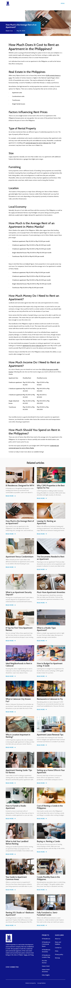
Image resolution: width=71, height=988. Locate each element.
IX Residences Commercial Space (46, 944)
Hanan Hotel (46, 966)
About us (57, 938)
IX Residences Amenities (46, 951)
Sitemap (57, 958)
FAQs (56, 951)
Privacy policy (59, 954)
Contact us (58, 947)
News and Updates (58, 943)
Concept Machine (41, 983)
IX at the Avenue (44, 961)
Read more (10, 496)
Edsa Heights (46, 975)
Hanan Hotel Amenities (46, 970)
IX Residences (46, 938)
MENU (63, 3)
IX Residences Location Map (46, 956)
